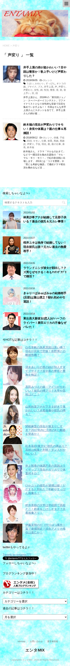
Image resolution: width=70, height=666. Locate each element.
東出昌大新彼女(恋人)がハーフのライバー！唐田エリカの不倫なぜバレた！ (44, 322)
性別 (46, 90)
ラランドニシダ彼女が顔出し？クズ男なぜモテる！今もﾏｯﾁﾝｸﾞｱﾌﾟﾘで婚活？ (44, 272)
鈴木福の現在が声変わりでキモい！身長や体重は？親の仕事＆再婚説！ (44, 128)
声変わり (28, 90)
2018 (29, 141)
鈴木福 (30, 147)
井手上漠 (48, 86)
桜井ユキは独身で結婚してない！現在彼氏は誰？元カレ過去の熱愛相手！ (44, 246)
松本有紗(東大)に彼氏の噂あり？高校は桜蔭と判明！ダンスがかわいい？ (46, 450)
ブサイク (31, 86)
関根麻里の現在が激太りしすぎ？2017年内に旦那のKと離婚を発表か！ (45, 430)
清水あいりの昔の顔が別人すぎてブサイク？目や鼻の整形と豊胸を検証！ (45, 371)
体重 (50, 141)
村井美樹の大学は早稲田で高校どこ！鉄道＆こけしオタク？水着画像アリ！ (45, 509)
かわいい (39, 83)
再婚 (56, 141)
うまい (30, 83)
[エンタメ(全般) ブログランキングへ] (21, 586)
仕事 (43, 141)
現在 (44, 144)
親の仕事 (56, 144)
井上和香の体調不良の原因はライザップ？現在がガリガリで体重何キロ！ (45, 469)
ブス (40, 86)
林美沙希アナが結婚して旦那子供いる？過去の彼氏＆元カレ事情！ (44, 219)
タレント (47, 80)
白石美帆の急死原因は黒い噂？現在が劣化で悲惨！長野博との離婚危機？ (45, 351)
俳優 (56, 137)
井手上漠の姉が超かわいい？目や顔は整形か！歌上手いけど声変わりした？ (44, 71)
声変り (62, 86)
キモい (36, 141)
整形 (52, 90)
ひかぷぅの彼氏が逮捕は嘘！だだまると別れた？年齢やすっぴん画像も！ (45, 489)
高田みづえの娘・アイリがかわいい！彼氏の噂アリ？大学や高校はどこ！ (45, 390)
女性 (36, 90)
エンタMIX (35, 650)
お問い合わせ (36, 641)
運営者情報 (52, 641)
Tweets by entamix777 (17, 554)
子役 (62, 137)
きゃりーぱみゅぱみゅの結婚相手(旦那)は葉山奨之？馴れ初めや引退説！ (44, 297)
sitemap (21, 641)
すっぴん (50, 83)
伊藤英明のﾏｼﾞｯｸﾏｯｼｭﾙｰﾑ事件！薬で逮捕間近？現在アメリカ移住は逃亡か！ (45, 528)
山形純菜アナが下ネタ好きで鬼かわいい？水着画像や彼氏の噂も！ (45, 410)
